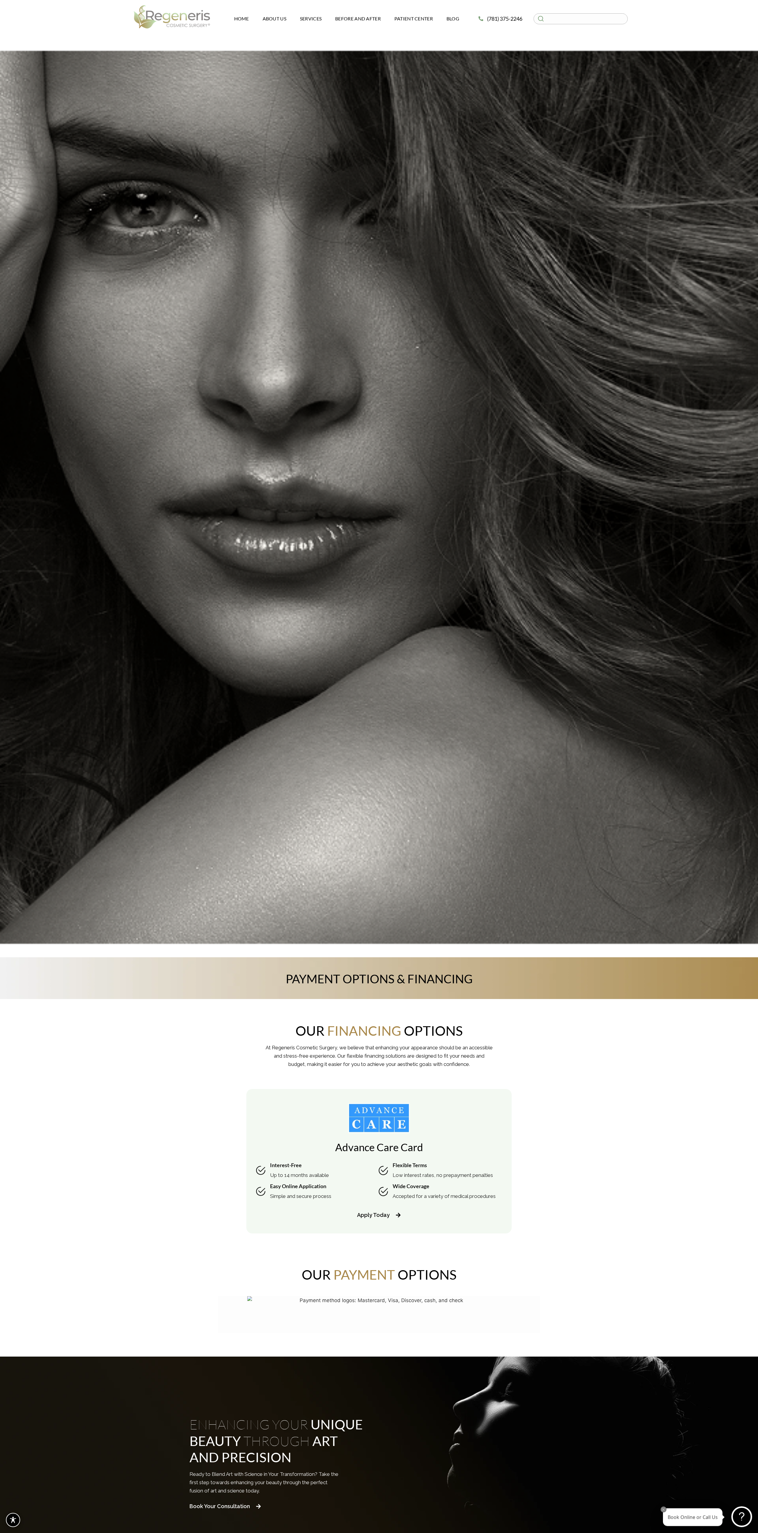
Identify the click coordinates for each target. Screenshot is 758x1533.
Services (311, 18)
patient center (413, 18)
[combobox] (581, 18)
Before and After (358, 18)
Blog (453, 18)
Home (241, 18)
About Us (274, 18)
